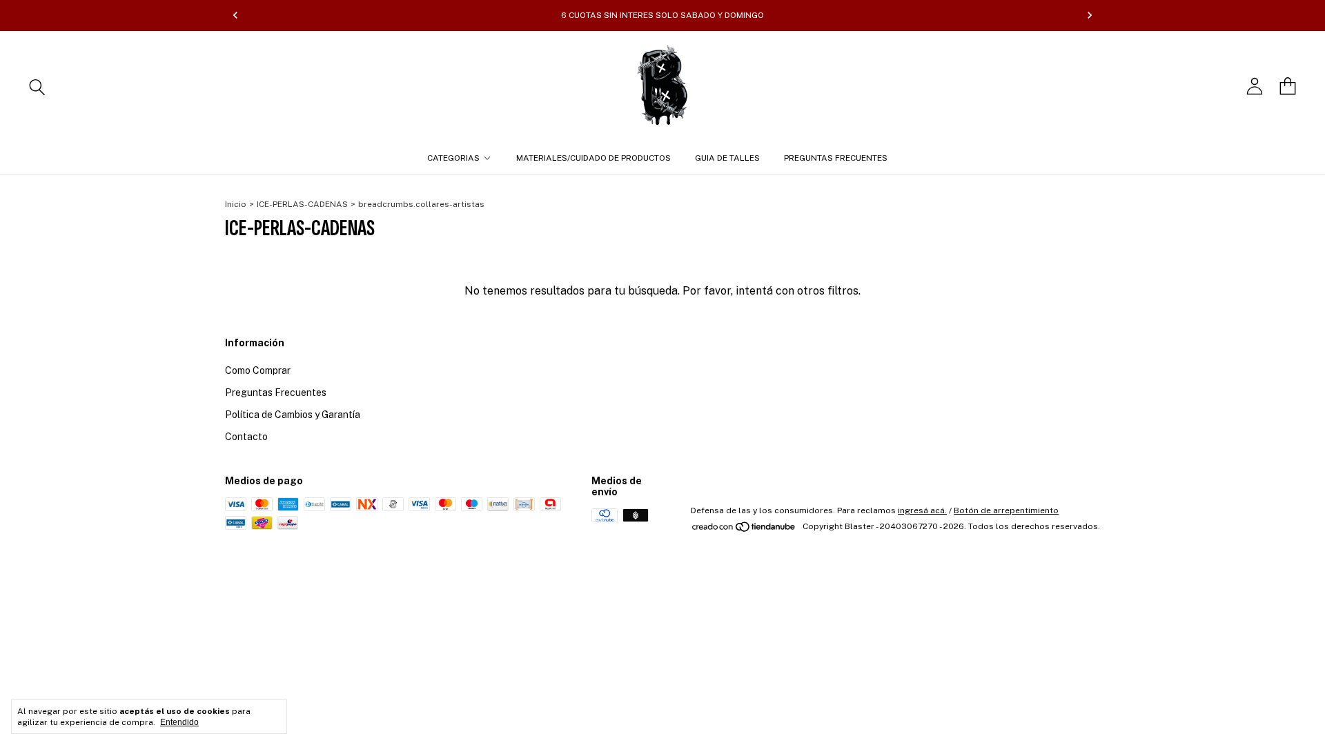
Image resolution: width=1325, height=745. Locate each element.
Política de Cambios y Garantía (292, 414)
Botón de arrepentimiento (1006, 510)
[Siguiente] (1089, 15)
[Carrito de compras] (1287, 86)
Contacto (246, 436)
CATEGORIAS (453, 158)
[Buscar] (37, 86)
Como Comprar (258, 370)
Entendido (179, 722)
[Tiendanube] (744, 530)
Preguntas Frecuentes (275, 392)
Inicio (235, 204)
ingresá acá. (922, 510)
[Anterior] (235, 15)
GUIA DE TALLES (727, 158)
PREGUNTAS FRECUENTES (835, 158)
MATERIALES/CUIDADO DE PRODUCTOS (593, 158)
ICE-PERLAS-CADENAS (302, 204)
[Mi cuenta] (1254, 86)
